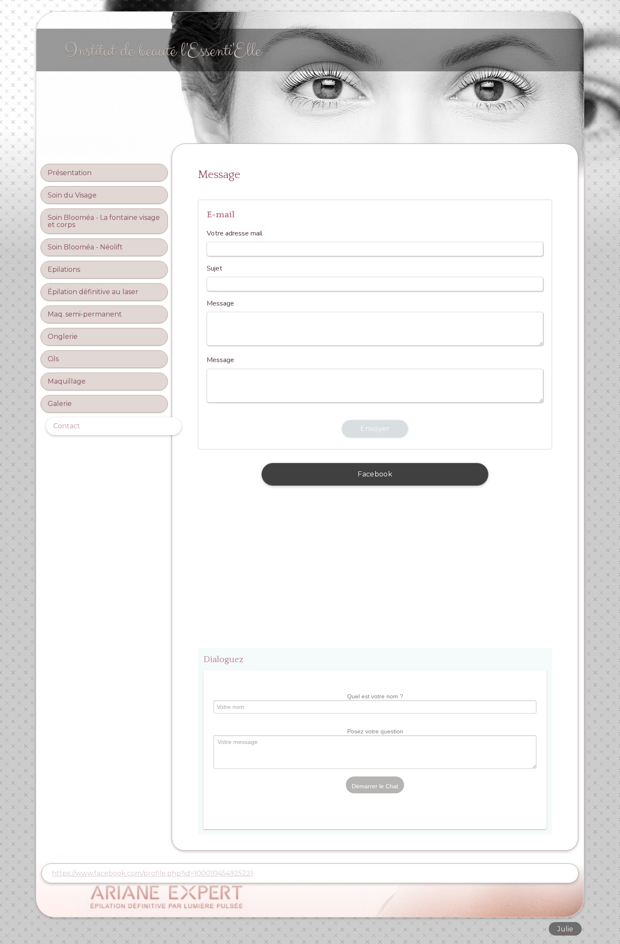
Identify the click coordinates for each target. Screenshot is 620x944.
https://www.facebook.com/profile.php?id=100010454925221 (152, 873)
